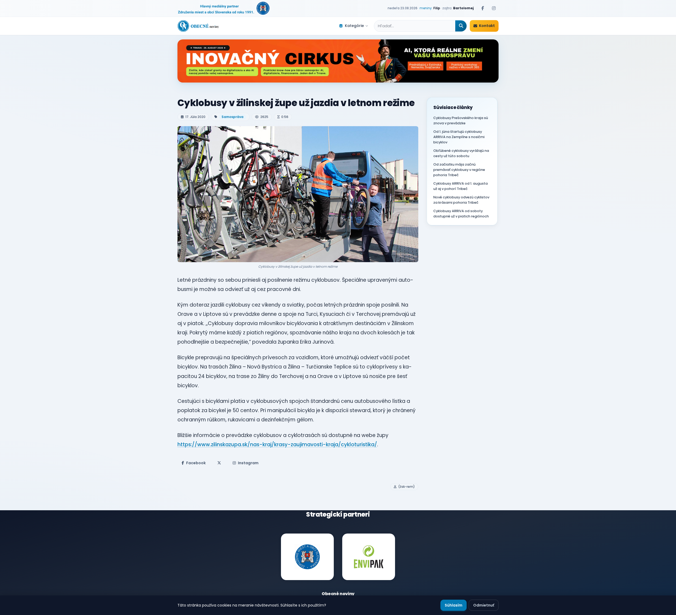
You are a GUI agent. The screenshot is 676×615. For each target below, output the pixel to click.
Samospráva (232, 117)
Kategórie (354, 25)
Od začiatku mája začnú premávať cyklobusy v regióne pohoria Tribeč (459, 169)
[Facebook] (482, 8)
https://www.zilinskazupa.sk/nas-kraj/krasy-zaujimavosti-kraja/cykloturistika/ (277, 444)
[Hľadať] (461, 25)
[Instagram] (494, 8)
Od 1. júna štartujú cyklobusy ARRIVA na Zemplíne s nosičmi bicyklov (459, 136)
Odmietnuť (483, 605)
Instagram (248, 463)
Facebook (196, 463)
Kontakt (487, 25)
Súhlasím (453, 605)
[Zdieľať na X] (219, 462)
